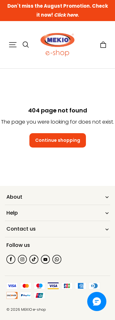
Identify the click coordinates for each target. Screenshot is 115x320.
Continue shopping (57, 140)
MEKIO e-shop (33, 309)
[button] (12, 44)
